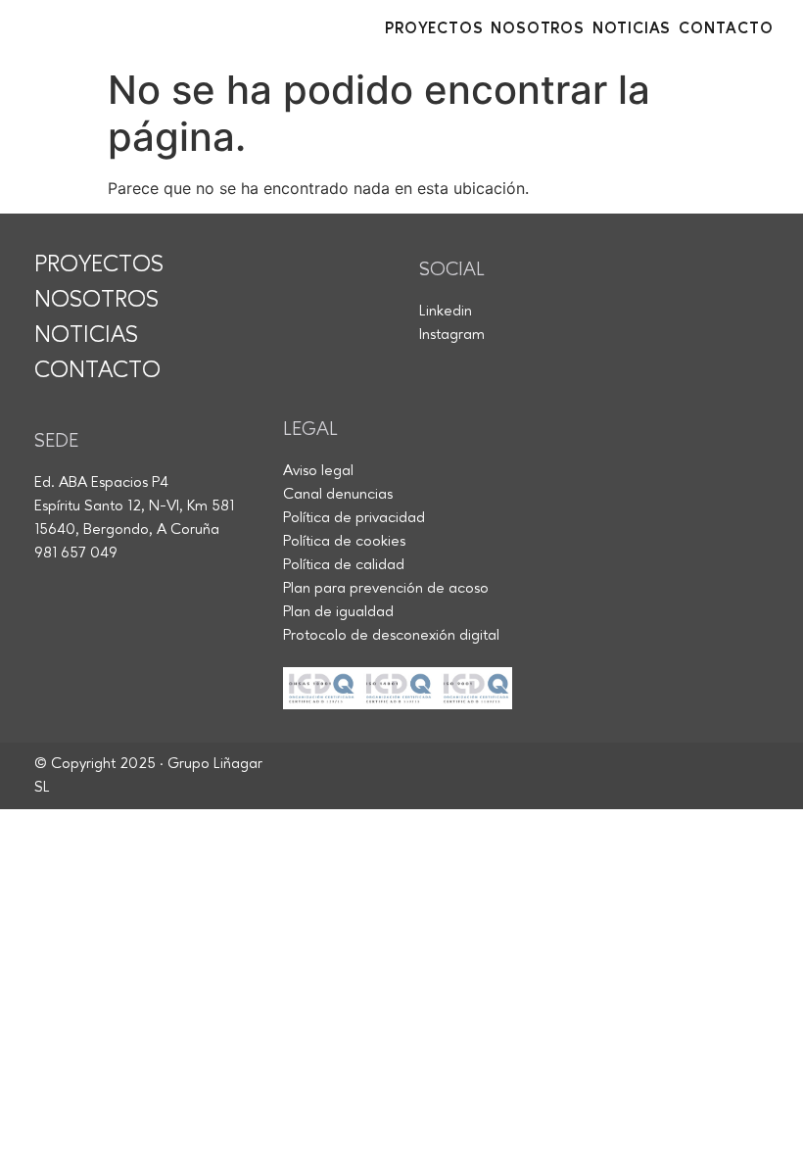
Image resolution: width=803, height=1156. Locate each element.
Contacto (726, 29)
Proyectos (434, 29)
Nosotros (537, 29)
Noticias (631, 29)
